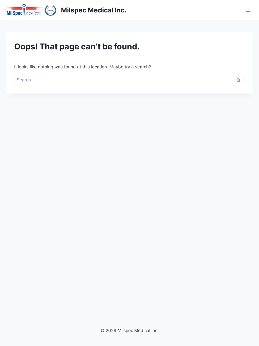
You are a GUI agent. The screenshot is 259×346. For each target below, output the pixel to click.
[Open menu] (248, 10)
